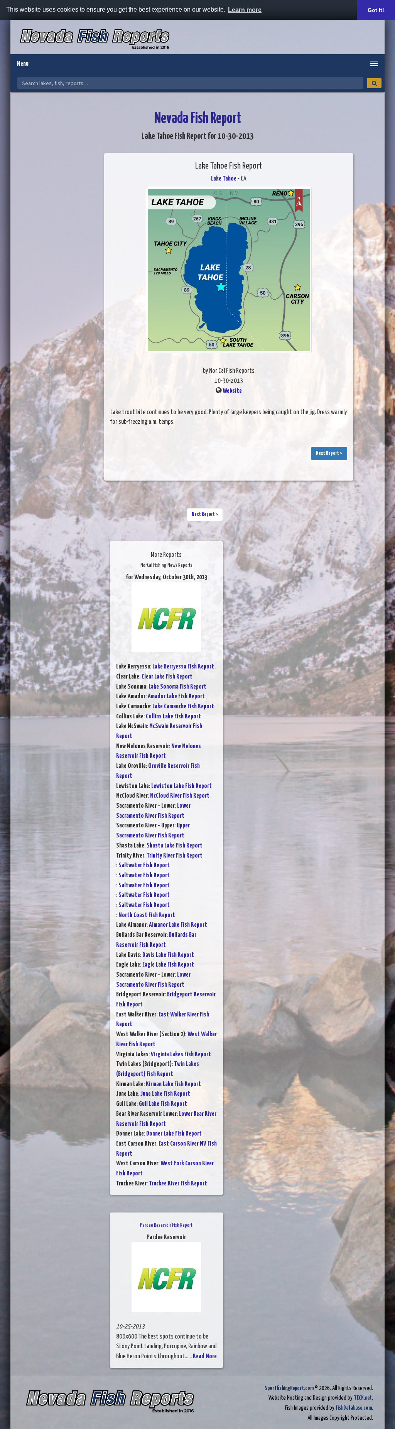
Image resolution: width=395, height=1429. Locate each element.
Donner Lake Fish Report (174, 1134)
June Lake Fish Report (165, 1094)
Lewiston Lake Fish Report (181, 786)
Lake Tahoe (223, 179)
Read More (205, 1356)
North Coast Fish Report (146, 915)
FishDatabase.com (354, 1408)
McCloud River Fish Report (179, 796)
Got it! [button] (376, 10)
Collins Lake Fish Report (173, 716)
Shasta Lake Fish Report (175, 845)
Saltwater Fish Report (144, 865)
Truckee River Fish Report (178, 1183)
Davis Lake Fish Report (168, 955)
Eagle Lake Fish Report (168, 965)
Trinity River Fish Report (175, 856)
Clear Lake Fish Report (167, 677)
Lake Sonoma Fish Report (177, 687)
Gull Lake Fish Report (163, 1104)
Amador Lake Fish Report (176, 696)
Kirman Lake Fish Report (173, 1084)
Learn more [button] (245, 10)
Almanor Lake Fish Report (178, 925)
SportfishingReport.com (289, 1388)
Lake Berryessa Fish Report (183, 666)
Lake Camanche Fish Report (183, 706)
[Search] (374, 83)
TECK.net (363, 1398)
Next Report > (329, 453)
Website (232, 391)
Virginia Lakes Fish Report (181, 1054)
